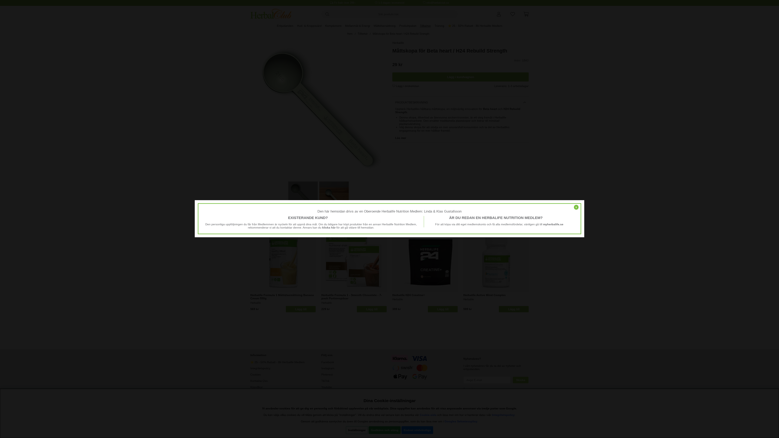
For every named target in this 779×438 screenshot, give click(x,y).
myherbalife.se (553, 224)
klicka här (329, 227)
